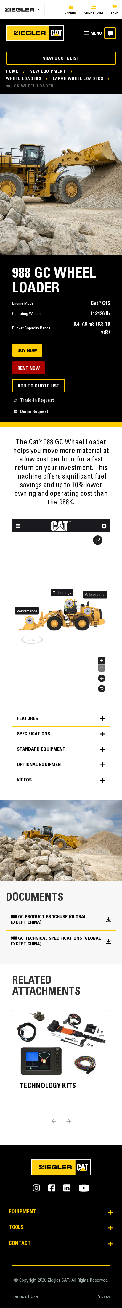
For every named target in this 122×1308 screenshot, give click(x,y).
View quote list (61, 58)
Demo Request (34, 411)
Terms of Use (25, 1296)
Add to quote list (38, 386)
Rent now (28, 368)
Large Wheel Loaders (78, 79)
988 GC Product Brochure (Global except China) (48, 920)
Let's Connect (110, 33)
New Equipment (48, 72)
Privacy (103, 1296)
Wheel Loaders (23, 79)
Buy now (27, 350)
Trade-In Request (37, 400)
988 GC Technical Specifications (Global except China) (56, 941)
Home (12, 72)
